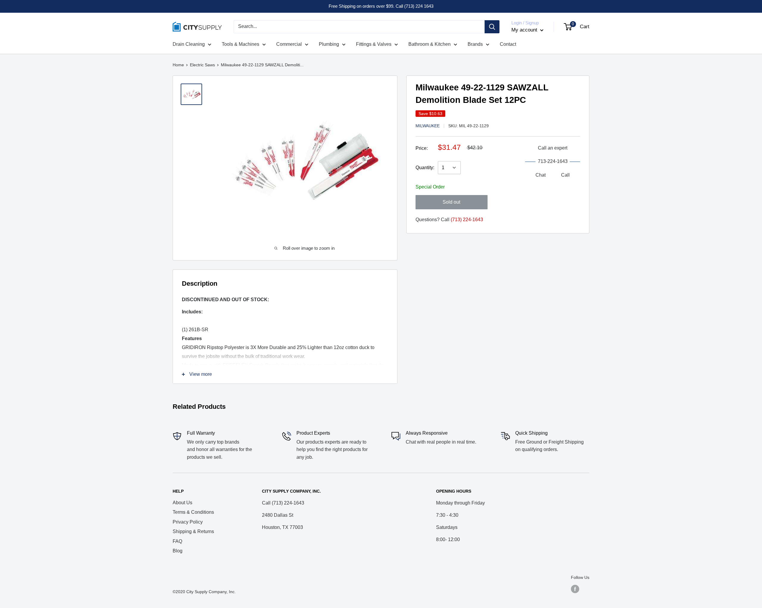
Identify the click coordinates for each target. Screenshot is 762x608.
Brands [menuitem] (475, 44)
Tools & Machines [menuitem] (240, 44)
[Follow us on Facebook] (575, 589)
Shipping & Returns (193, 531)
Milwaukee (428, 125)
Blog (177, 550)
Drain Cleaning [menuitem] (189, 44)
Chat (540, 174)
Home (178, 64)
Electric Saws (202, 64)
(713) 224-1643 (467, 219)
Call (565, 174)
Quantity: (425, 167)
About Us (182, 502)
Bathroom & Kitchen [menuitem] (429, 44)
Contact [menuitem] (508, 44)
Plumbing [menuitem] (329, 44)
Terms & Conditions (193, 512)
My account (525, 30)
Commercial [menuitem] (289, 44)
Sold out (451, 202)
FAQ (177, 541)
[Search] (492, 26)
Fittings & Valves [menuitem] (373, 44)
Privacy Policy (188, 521)
